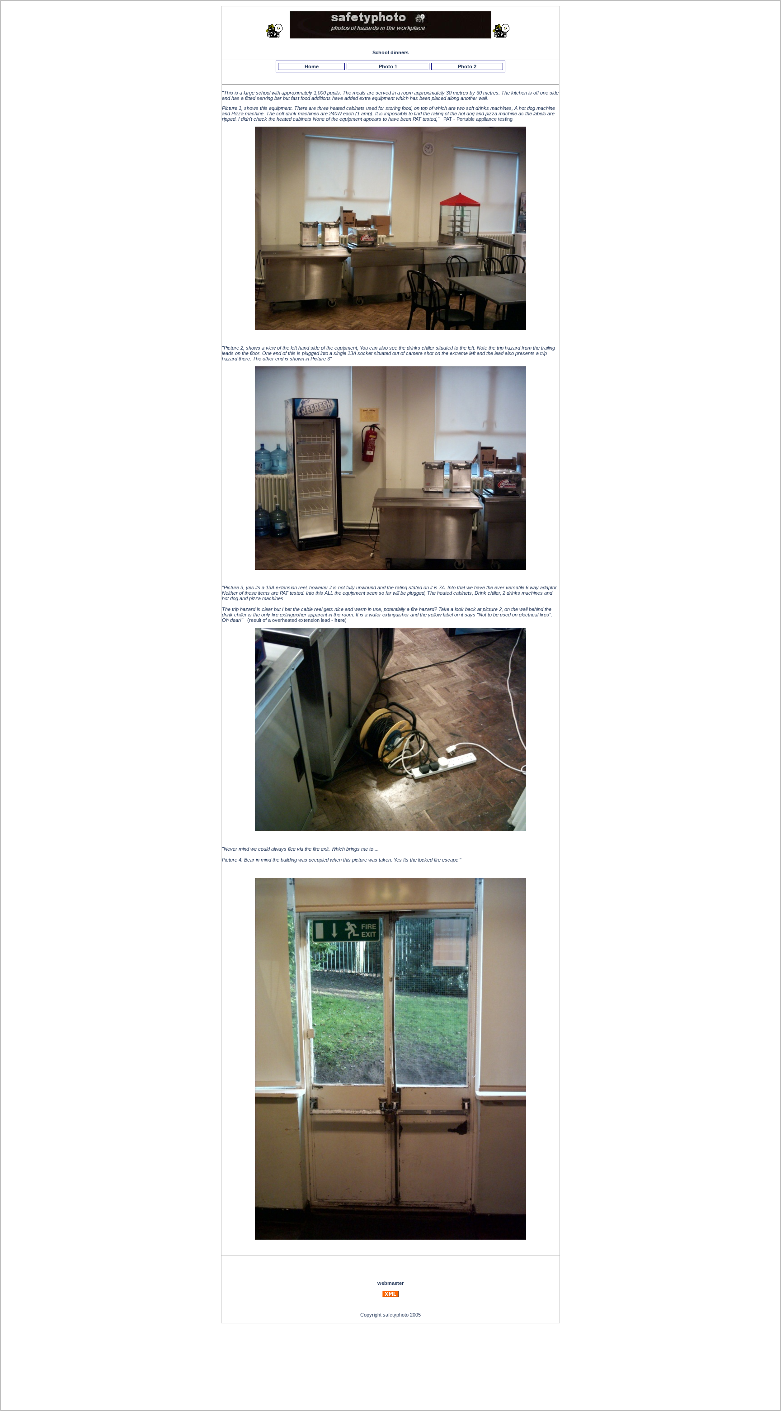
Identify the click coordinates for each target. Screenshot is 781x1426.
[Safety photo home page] (390, 36)
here (339, 620)
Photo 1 (388, 66)
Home (312, 66)
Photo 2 (467, 66)
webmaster (390, 1283)
